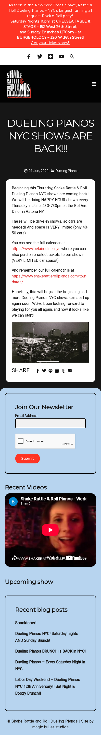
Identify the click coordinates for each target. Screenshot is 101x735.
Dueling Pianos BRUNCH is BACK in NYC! (50, 651)
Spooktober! (26, 622)
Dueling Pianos (67, 171)
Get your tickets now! (50, 43)
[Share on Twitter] (44, 370)
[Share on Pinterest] (51, 370)
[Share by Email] (70, 370)
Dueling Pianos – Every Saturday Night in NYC (50, 665)
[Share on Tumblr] (63, 370)
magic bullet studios (50, 727)
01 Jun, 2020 (39, 171)
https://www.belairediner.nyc (36, 248)
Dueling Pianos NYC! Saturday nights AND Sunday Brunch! (46, 637)
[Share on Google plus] (57, 370)
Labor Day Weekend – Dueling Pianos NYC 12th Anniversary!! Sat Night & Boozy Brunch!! (47, 686)
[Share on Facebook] (38, 370)
